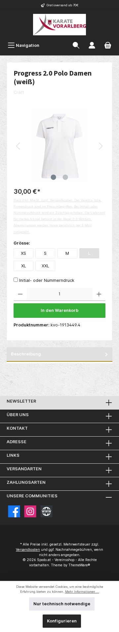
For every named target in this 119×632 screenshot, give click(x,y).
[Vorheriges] (18, 146)
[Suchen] (76, 45)
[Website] (46, 511)
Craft (19, 92)
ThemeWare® (79, 565)
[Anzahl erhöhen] (99, 294)
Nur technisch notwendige (61, 603)
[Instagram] (30, 511)
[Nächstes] (100, 146)
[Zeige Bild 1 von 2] (53, 177)
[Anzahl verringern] (20, 294)
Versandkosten (28, 550)
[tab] (59, 354)
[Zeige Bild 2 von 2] (65, 177)
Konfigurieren (62, 620)
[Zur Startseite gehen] (59, 24)
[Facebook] (14, 511)
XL (23, 265)
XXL (45, 265)
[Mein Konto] (92, 45)
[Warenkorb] (108, 45)
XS (23, 253)
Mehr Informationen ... (82, 591)
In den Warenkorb (59, 310)
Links (13, 455)
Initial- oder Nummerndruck (46, 280)
